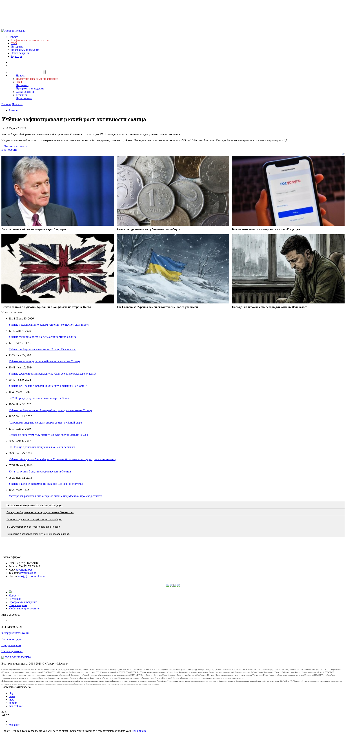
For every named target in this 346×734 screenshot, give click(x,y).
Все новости (9, 149)
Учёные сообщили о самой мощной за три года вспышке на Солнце (50, 410)
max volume (16, 706)
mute (11, 699)
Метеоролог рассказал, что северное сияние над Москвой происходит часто (55, 495)
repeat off (14, 724)
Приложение (24, 98)
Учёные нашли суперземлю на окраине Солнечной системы (46, 483)
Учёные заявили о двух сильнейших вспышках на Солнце (44, 361)
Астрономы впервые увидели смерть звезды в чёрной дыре (45, 422)
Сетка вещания (20, 53)
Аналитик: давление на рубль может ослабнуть (34, 519)
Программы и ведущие (25, 49)
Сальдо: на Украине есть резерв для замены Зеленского (40, 512)
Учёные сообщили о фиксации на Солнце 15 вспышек (42, 349)
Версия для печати (15, 146)
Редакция (16, 56)
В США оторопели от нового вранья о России (33, 526)
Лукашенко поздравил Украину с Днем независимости (38, 533)
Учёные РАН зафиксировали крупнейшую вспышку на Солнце (48, 385)
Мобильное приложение (24, 608)
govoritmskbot (23, 569)
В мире (13, 110)
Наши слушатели (12, 651)
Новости (14, 36)
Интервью (17, 46)
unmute (13, 702)
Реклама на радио (12, 639)
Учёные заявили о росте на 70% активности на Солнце (42, 336)
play (11, 693)
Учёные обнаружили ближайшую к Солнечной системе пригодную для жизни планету (62, 459)
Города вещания (11, 645)
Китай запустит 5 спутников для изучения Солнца (40, 471)
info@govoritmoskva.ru (31, 576)
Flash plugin (139, 730)
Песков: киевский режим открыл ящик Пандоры (34, 505)
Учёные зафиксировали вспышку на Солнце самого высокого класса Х (52, 373)
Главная (6, 104)
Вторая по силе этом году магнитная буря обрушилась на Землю (48, 434)
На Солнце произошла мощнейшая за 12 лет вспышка (42, 447)
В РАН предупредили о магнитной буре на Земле (39, 398)
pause (12, 696)
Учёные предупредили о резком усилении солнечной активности (49, 324)
